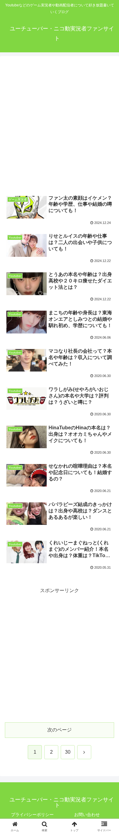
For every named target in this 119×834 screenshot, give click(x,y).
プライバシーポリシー (32, 814)
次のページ (59, 729)
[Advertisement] (59, 125)
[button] (107, 755)
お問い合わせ (87, 814)
